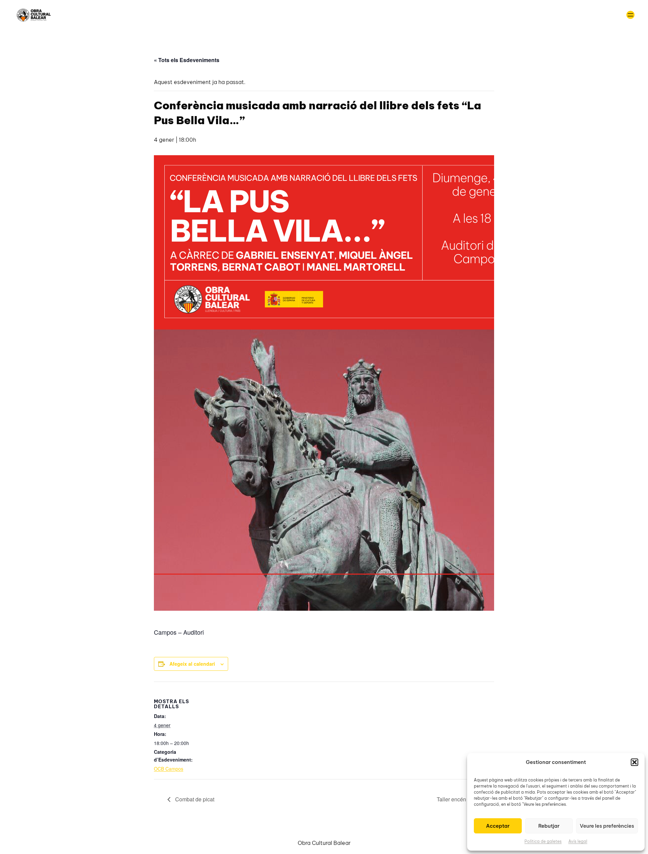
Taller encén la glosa (462, 799)
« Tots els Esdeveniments (186, 60)
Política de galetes (543, 841)
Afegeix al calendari (192, 663)
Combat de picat (194, 799)
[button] (634, 762)
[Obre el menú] (630, 15)
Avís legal (577, 841)
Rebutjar (549, 826)
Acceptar (498, 826)
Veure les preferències (607, 826)
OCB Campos (168, 768)
